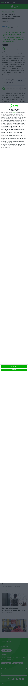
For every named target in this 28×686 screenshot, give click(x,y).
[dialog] (14, 343)
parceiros (14, 112)
